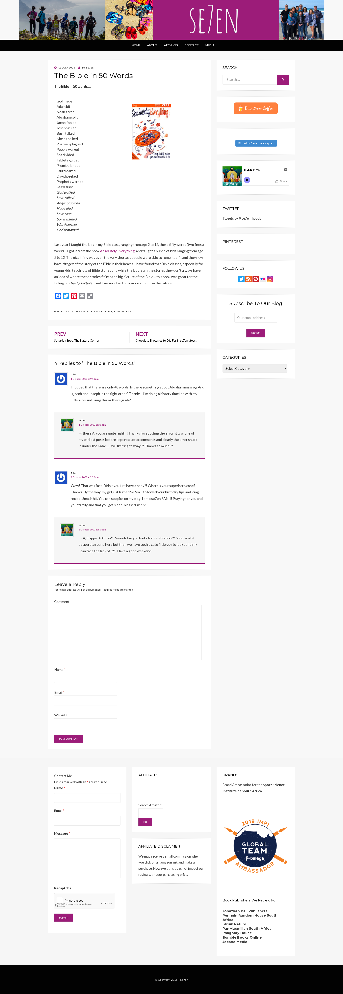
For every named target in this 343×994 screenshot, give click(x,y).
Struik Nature (234, 924)
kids (129, 311)
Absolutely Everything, (117, 251)
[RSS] (248, 278)
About (152, 45)
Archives (171, 45)
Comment (62, 601)
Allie (73, 374)
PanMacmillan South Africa (247, 928)
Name (60, 669)
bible (108, 311)
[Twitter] (241, 278)
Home (136, 45)
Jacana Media (235, 942)
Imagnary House (237, 933)
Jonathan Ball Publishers (245, 911)
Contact (192, 45)
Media (209, 45)
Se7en (184, 979)
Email (59, 692)
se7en (82, 420)
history (119, 311)
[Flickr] (262, 278)
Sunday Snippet (79, 311)
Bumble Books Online (242, 937)
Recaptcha (62, 888)
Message (62, 833)
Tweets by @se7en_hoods (242, 218)
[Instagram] (270, 278)
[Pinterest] (255, 278)
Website (60, 715)
